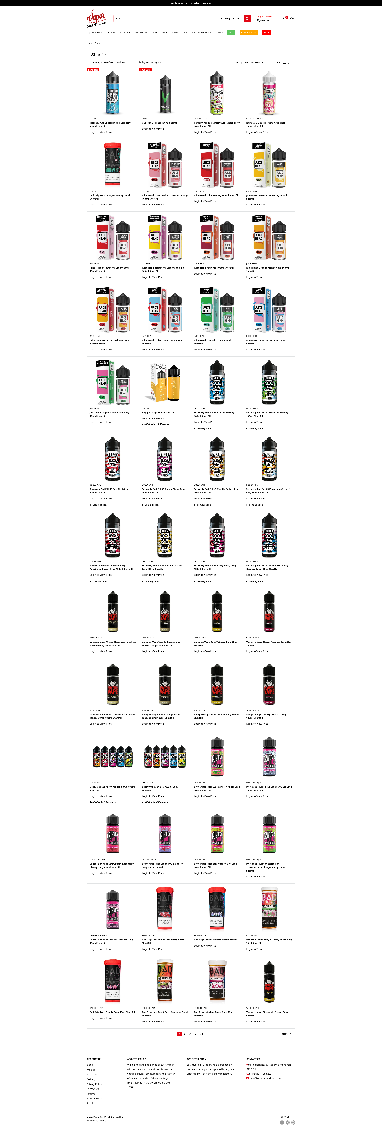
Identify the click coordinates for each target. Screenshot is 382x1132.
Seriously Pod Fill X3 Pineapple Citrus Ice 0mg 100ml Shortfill (269, 490)
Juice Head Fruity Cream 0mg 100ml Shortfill (162, 342)
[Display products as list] (289, 62)
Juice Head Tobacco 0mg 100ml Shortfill (216, 195)
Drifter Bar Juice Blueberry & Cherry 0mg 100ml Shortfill (162, 865)
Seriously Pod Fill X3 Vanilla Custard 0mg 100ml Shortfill (162, 567)
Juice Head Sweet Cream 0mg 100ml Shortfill (266, 197)
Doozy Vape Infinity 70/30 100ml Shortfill (160, 788)
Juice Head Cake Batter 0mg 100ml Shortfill (265, 342)
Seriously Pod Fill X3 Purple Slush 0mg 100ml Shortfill (163, 490)
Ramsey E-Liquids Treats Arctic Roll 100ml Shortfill (266, 124)
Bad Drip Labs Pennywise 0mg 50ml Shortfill (110, 197)
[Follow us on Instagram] (293, 1122)
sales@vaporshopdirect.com (265, 1078)
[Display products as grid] (284, 62)
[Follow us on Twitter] (288, 1122)
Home (89, 43)
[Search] (247, 18)
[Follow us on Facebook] (282, 1122)
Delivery (91, 1079)
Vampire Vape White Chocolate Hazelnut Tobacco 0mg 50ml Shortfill (113, 643)
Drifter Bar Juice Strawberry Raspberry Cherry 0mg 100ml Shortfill (112, 865)
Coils (185, 32)
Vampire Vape (96, 637)
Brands (112, 32)
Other (219, 32)
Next (285, 1033)
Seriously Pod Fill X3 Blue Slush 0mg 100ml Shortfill (214, 414)
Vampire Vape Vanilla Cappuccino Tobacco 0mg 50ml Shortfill (161, 643)
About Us (92, 1074)
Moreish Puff (97, 118)
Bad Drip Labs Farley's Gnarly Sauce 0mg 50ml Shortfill (269, 941)
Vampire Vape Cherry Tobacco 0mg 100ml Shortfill (266, 716)
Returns (91, 1093)
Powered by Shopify (96, 1120)
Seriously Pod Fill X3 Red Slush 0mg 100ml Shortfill (109, 490)
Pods (164, 32)
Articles (91, 1069)
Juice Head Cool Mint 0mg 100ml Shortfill (212, 342)
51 (201, 1033)
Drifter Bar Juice (202, 782)
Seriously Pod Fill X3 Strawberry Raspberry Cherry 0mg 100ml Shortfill (111, 567)
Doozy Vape (199, 408)
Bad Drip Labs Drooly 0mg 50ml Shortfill (112, 1011)
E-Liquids (125, 32)
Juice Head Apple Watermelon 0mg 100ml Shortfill (109, 414)
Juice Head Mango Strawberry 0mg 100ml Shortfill (109, 342)
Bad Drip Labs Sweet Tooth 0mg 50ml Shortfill (163, 941)
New (231, 32)
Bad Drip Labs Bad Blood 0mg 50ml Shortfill (213, 1013)
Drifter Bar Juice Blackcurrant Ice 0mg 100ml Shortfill (111, 941)
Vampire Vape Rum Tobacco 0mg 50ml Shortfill (215, 643)
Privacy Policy (94, 1084)
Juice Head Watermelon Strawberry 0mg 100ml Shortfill (165, 197)
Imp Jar (145, 408)
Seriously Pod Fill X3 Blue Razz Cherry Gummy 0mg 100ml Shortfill (267, 567)
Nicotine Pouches (202, 32)
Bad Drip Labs (96, 191)
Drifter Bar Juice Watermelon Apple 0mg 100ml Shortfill (217, 788)
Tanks (175, 32)
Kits (155, 32)
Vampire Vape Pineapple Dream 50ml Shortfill (267, 1013)
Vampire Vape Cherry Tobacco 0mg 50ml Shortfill (269, 643)
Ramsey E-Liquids (202, 118)
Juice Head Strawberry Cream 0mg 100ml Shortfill (109, 269)
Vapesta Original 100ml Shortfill (160, 122)
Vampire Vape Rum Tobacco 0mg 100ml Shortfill (216, 716)
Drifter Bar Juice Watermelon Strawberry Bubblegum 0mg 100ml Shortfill (266, 867)
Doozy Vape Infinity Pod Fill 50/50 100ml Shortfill (112, 788)
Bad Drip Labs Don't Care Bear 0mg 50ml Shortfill (165, 1013)
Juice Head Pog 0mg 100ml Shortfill (214, 267)
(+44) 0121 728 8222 (260, 1073)
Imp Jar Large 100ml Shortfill (158, 412)
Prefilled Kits (142, 32)
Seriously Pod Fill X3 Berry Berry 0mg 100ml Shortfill (215, 567)
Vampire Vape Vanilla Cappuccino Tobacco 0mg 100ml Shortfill (161, 716)
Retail (90, 1103)
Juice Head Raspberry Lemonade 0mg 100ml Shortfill (163, 269)
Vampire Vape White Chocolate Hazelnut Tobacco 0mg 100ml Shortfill (113, 716)
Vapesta (146, 118)
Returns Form (94, 1098)
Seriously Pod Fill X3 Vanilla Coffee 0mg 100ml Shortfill (216, 490)
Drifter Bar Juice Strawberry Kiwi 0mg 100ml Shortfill (215, 865)
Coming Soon (249, 32)
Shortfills (99, 43)
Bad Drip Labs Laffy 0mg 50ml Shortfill (215, 939)
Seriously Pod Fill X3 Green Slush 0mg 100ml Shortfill (267, 414)
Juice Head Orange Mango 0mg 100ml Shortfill (267, 269)
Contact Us (93, 1089)
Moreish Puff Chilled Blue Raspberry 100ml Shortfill (110, 124)
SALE (266, 32)
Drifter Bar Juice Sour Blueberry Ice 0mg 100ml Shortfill (269, 788)
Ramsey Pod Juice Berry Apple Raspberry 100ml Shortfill (217, 124)
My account (264, 20)
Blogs (90, 1064)
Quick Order (95, 32)
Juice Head (147, 191)
